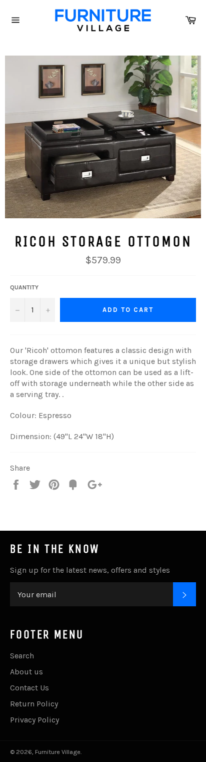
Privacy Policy (34, 719)
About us (26, 671)
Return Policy (34, 703)
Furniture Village (57, 751)
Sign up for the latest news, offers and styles (90, 570)
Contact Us (29, 687)
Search (22, 655)
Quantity (24, 287)
